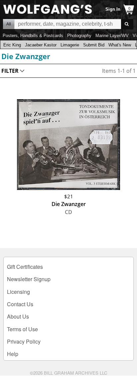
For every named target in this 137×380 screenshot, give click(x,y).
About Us (18, 316)
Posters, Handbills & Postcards (33, 35)
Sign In (112, 9)
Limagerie (70, 44)
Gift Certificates (25, 266)
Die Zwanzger (25, 56)
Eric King (12, 44)
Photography (79, 35)
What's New (119, 44)
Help (12, 354)
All (8, 24)
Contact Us (20, 304)
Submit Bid (93, 44)
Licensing (18, 292)
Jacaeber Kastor (41, 44)
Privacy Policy (24, 341)
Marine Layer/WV (112, 35)
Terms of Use (22, 329)
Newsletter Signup (29, 279)
